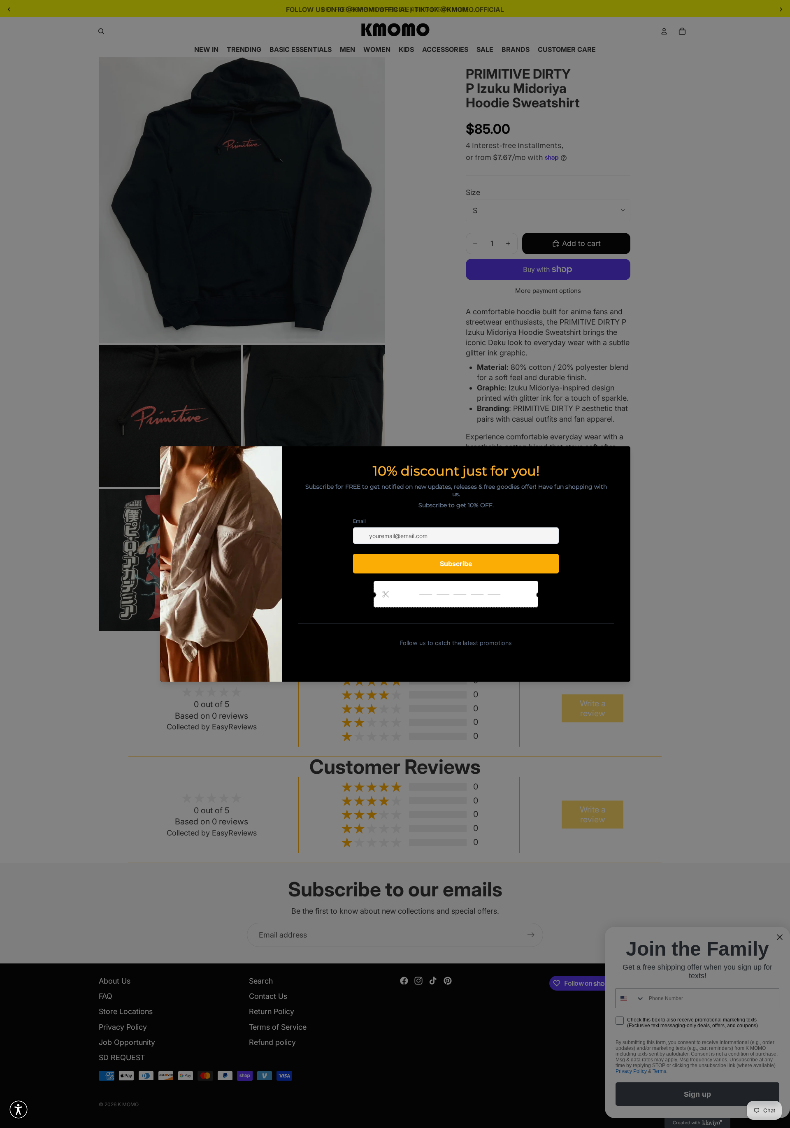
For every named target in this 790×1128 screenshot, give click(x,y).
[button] (18, 1109)
